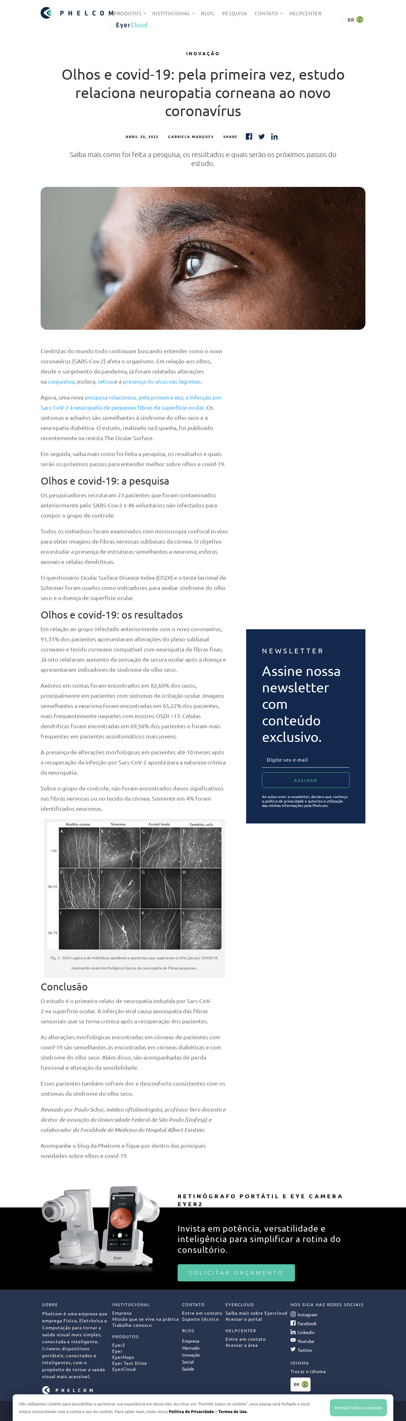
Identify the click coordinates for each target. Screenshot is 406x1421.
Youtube (306, 1341)
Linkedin (306, 1332)
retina (105, 381)
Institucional (171, 13)
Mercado (191, 1347)
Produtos (127, 13)
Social (188, 1361)
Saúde (188, 1368)
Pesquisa (234, 13)
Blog (208, 13)
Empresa (190, 1340)
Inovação (203, 53)
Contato (266, 13)
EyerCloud (132, 26)
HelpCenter (305, 13)
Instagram (308, 1314)
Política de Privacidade (191, 1411)
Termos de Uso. (233, 1411)
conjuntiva (61, 381)
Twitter (305, 1350)
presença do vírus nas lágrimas (162, 381)
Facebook (307, 1323)
